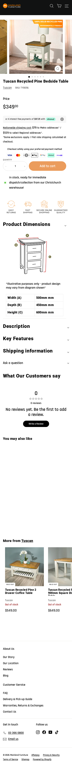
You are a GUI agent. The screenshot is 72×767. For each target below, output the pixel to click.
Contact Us (9, 712)
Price (6, 99)
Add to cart (26, 523)
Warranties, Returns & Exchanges (23, 705)
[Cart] (59, 5)
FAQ (5, 693)
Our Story (9, 657)
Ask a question (13, 363)
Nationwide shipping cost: (17, 127)
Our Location (11, 663)
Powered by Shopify (42, 759)
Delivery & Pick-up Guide (17, 699)
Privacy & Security (51, 755)
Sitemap (25, 759)
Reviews (8, 669)
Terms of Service (10, 759)
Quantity (7, 160)
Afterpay (35, 755)
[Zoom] (58, 69)
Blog (5, 676)
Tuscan (7, 88)
